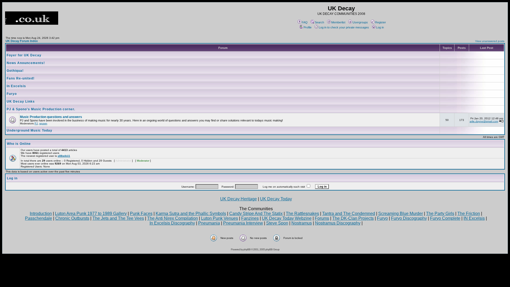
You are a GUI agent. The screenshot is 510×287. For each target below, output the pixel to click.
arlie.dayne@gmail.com (484, 121)
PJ (36, 123)
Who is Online (19, 144)
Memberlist (338, 22)
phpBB (246, 249)
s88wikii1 (64, 155)
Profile (308, 27)
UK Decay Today (276, 199)
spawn (43, 123)
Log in (380, 27)
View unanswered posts (489, 41)
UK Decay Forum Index (22, 41)
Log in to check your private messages (344, 27)
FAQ (305, 22)
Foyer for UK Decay (24, 55)
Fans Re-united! (21, 78)
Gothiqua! (15, 71)
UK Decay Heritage (238, 199)
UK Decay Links (21, 101)
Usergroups (360, 22)
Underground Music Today (29, 130)
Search (319, 22)
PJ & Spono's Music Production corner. (41, 109)
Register (380, 22)
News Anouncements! (26, 63)
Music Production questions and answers (51, 117)
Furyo (12, 94)
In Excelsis (16, 86)
